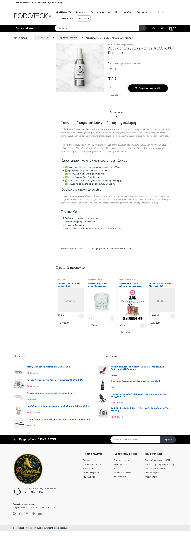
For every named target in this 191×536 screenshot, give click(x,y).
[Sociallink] (14, 513)
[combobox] (97, 28)
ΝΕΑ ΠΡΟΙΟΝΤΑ (63, 12)
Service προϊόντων (100, 12)
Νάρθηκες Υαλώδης (68, 37)
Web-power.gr (44, 528)
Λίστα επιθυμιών (90, 468)
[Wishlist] (153, 28)
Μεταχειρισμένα (123, 12)
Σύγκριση (114, 95)
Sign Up (168, 439)
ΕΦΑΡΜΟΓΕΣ (42, 37)
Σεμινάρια (81, 12)
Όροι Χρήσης (151, 477)
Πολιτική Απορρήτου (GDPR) (158, 460)
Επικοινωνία (67, 18)
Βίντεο (161, 12)
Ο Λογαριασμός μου (92, 464)
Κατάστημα (87, 460)
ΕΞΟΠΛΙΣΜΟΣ (133, 279)
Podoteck (19, 528)
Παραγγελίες (88, 477)
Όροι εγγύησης (152, 472)
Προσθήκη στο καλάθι (150, 88)
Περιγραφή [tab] (116, 112)
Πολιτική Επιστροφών (155, 468)
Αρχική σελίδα (20, 37)
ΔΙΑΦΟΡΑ (112, 45)
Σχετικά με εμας (144, 12)
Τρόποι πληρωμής (90, 472)
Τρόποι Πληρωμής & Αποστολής (160, 464)
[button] (101, 46)
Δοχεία (99, 279)
